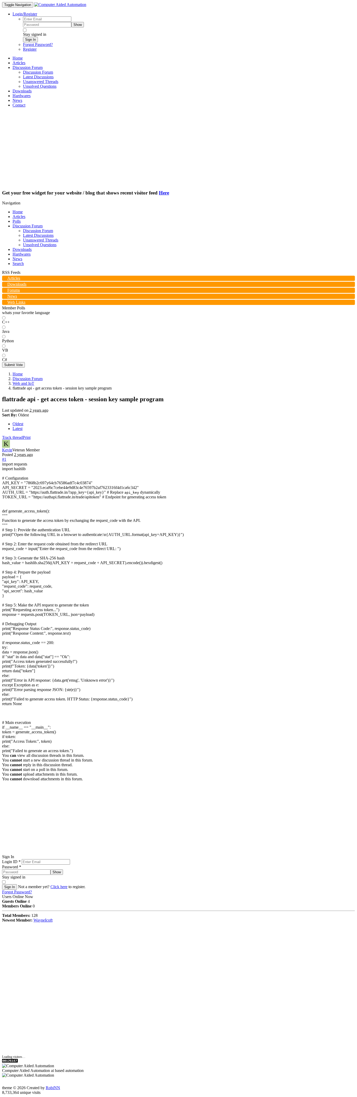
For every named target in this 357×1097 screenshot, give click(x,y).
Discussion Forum (28, 226)
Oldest (18, 424)
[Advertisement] (178, 148)
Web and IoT (23, 383)
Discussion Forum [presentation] (28, 67)
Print (27, 437)
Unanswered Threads (40, 240)
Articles (19, 216)
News (17, 259)
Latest (17, 428)
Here (164, 193)
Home (18, 212)
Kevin (7, 450)
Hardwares (22, 254)
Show (77, 25)
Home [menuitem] (18, 58)
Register (30, 49)
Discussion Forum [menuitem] (38, 72)
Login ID (11, 861)
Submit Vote (13, 365)
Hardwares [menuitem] (22, 95)
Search (18, 263)
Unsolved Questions (39, 245)
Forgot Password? (38, 44)
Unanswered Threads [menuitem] (40, 81)
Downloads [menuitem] (22, 91)
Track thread (12, 437)
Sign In (30, 40)
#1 (4, 459)
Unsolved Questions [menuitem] (39, 86)
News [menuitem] (17, 100)
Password (11, 867)
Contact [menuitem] (19, 105)
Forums (13, 290)
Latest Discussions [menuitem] (38, 77)
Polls (17, 221)
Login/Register (25, 14)
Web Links (16, 302)
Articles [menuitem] (19, 63)
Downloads (22, 249)
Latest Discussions (38, 235)
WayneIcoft (43, 920)
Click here (58, 886)
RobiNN (53, 1088)
